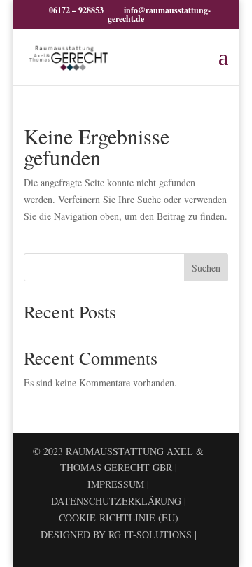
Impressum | (118, 484)
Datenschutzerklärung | (118, 500)
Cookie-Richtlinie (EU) (118, 517)
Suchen (206, 267)
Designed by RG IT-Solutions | (119, 534)
